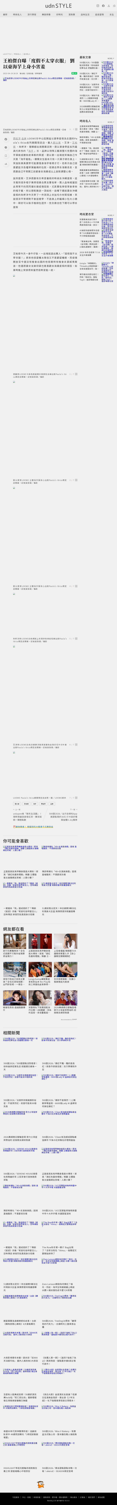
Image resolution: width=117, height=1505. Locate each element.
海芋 (34, 804)
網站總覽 (101, 1497)
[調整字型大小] (6, 164)
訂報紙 (82, 1497)
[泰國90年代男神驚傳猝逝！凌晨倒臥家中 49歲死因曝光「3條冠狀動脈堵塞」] (21, 1417)
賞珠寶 (72, 14)
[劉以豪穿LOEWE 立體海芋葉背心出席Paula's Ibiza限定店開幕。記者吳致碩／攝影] (45, 429)
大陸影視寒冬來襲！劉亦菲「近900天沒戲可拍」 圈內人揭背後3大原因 (21, 1359)
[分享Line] (6, 147)
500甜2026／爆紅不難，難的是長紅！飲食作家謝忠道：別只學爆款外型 (59, 1066)
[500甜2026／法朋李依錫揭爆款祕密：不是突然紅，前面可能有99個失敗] (21, 1086)
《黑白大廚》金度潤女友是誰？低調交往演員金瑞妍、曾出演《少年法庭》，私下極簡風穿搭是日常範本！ (59, 1397)
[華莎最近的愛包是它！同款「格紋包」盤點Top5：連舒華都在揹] (108, 277)
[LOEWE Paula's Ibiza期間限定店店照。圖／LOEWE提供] (45, 773)
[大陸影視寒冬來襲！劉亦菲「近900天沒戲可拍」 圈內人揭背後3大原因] (21, 1344)
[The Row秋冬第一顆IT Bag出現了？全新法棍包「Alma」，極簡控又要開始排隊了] (59, 1233)
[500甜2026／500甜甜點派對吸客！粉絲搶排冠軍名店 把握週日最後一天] (21, 1049)
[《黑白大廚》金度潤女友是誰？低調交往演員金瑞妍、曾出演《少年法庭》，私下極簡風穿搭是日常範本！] (59, 1380)
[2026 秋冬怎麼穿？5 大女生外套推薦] (108, 255)
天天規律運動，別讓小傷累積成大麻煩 (65, 980)
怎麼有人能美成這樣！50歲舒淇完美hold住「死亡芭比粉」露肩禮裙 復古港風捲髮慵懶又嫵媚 (20, 1397)
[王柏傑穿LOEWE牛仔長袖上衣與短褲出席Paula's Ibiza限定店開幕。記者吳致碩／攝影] (40, 102)
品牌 (51, 804)
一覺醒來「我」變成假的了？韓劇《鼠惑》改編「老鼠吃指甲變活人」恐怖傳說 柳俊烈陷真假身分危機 (21, 911)
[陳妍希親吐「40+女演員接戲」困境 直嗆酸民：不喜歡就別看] (59, 857)
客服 (29, 1497)
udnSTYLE (7, 54)
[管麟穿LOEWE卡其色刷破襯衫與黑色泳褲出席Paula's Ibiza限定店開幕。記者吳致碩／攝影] (45, 323)
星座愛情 (99, 14)
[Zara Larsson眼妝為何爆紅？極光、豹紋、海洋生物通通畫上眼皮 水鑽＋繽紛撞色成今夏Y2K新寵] (59, 1270)
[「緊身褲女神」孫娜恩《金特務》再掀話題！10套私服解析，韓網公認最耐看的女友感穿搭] (108, 244)
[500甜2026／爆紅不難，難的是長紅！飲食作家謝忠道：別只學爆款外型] (59, 1049)
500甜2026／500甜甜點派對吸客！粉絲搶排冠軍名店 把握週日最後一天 (21, 1066)
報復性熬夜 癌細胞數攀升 (14, 1008)
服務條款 (46, 1497)
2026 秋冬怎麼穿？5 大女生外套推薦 (90, 253)
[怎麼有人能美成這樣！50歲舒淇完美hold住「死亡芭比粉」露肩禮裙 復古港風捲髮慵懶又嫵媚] (21, 1380)
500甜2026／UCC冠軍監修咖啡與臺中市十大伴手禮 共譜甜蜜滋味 (59, 1212)
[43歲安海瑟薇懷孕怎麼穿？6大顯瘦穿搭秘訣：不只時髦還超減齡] (108, 233)
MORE (110, 58)
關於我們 (91, 1497)
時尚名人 (17, 14)
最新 (5, 14)
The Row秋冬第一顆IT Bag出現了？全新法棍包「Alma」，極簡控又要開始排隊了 (59, 1250)
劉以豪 (17, 804)
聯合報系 (73, 1497)
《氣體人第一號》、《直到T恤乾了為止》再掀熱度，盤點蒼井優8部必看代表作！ (59, 1360)
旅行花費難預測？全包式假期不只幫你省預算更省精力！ (14, 953)
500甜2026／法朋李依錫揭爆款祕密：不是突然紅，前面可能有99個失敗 (20, 1103)
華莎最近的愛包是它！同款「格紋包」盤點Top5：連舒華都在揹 (89, 277)
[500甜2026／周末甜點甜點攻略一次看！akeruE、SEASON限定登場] (59, 1454)
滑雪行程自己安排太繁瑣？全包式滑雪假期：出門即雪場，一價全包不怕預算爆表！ (14, 982)
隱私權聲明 (63, 1497)
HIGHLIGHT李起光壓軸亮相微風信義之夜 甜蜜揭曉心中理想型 (20, 1469)
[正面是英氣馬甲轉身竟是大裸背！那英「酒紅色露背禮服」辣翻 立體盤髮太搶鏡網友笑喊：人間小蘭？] (21, 857)
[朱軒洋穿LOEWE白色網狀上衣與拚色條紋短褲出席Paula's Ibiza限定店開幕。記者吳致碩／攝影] (45, 614)
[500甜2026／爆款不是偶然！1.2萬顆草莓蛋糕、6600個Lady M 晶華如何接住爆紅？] (59, 1086)
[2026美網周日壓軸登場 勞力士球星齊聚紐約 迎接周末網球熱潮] (21, 1123)
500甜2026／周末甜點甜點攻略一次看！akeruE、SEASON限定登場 (59, 1469)
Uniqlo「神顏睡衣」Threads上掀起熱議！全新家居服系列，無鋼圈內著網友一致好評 (89, 267)
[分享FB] (6, 139)
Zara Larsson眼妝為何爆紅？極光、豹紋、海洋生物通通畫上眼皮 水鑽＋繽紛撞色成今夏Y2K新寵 (58, 1287)
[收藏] (6, 155)
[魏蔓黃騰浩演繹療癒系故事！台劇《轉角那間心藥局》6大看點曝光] (21, 1307)
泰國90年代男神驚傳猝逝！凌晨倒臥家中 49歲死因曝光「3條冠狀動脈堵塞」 (21, 1434)
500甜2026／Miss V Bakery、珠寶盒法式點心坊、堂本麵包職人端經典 (59, 1433)
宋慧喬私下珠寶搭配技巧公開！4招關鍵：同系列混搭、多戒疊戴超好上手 (40, 1010)
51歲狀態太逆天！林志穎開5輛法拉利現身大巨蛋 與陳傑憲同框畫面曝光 (59, 911)
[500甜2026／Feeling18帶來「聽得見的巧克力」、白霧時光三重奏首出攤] (59, 1307)
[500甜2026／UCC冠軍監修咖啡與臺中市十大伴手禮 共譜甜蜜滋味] (59, 1196)
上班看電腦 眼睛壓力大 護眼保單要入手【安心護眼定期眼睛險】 (65, 953)
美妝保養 (46, 14)
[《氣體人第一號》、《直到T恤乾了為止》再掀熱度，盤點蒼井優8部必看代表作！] (59, 1344)
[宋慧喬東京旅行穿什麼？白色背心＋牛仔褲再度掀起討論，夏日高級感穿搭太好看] (108, 222)
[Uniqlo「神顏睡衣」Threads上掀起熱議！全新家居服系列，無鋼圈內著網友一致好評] (108, 266)
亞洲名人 (27, 54)
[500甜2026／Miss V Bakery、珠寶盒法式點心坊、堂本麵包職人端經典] (59, 1417)
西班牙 (43, 804)
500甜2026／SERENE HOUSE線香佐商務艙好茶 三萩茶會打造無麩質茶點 (20, 1176)
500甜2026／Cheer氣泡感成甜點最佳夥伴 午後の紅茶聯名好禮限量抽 (59, 1138)
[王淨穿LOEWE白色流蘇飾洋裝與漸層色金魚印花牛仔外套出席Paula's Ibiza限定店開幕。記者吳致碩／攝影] (45, 693)
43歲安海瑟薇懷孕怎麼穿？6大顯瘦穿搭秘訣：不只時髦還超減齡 (90, 233)
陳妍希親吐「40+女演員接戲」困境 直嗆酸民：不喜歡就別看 (59, 873)
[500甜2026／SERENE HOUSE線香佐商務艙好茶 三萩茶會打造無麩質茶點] (21, 1160)
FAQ (23, 1497)
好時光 (59, 14)
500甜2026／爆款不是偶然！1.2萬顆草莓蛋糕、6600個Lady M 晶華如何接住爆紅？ (59, 1103)
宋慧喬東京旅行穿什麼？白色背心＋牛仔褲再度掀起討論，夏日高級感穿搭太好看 (89, 223)
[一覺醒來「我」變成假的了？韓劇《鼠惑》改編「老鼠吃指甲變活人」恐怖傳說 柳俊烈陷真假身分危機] (21, 894)
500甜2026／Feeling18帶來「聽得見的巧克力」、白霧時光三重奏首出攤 (59, 1323)
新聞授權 (37, 1497)
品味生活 (85, 14)
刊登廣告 (15, 1497)
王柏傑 (26, 804)
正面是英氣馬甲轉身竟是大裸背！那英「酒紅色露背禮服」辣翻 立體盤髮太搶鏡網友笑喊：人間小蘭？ (21, 874)
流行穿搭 (32, 14)
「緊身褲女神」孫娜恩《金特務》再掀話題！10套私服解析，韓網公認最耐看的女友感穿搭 (89, 245)
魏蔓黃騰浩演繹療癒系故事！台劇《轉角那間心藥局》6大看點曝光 (20, 1322)
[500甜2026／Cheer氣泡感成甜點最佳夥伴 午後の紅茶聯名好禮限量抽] (59, 1123)
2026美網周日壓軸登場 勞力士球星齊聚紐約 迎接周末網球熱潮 (65, 1010)
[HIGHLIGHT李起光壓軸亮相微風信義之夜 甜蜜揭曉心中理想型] (21, 1454)
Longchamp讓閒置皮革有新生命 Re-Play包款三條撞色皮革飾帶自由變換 (39, 982)
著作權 (54, 1497)
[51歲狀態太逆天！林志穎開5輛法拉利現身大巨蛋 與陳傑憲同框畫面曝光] (59, 894)
